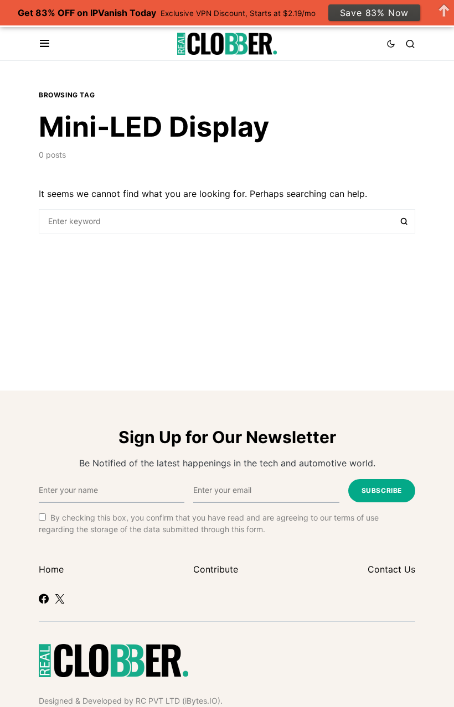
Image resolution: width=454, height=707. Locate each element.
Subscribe (382, 490)
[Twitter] (60, 599)
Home (51, 569)
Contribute (215, 569)
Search (404, 221)
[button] (44, 43)
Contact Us (391, 569)
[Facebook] (44, 599)
